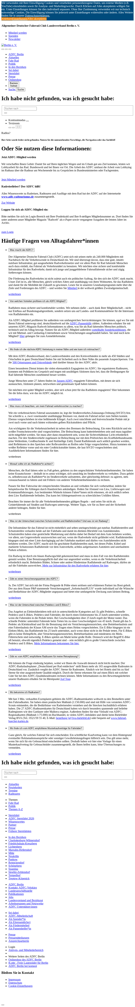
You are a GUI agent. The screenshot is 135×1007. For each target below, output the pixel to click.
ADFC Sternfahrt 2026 (21, 818)
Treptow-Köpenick (19, 878)
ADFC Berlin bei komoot (22, 965)
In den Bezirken (17, 66)
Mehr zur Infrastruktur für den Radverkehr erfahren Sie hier (75, 565)
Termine (13, 790)
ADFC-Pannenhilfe (81, 323)
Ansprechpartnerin (18, 940)
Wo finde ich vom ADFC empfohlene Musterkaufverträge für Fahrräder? (46, 728)
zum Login (7, 231)
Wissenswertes (16, 821)
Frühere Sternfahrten (19, 831)
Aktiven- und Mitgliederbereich (25, 950)
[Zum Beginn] (2, 1004)
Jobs (10, 897)
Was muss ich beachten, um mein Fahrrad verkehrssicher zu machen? (46, 406)
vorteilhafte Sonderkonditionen (109, 329)
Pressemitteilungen (18, 937)
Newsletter (14, 39)
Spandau (13, 868)
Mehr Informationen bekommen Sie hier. (56, 643)
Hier (22, 336)
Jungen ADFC (65, 380)
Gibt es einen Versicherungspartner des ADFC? (34, 578)
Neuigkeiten (15, 787)
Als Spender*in (17, 919)
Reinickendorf (16, 862)
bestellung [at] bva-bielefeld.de (73, 718)
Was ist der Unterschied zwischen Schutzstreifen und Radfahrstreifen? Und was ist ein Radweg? (59, 521)
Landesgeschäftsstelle (20, 890)
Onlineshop (14, 79)
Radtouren (14, 793)
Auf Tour (65, 679)
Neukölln (13, 856)
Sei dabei (13, 70)
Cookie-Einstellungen (20, 985)
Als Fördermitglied (18, 925)
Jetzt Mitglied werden (13, 179)
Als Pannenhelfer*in (19, 928)
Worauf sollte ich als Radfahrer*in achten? (31, 464)
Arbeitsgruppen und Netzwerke (25, 903)
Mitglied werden (17, 32)
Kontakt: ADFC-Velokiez (22, 887)
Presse (11, 76)
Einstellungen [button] (19, 18)
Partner (12, 824)
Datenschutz (15, 982)
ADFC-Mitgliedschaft (20, 915)
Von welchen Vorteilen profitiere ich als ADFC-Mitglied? (38, 301)
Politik (12, 63)
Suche (12, 89)
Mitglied (73, 288)
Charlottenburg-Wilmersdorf (24, 840)
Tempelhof (14, 875)
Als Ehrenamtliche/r (19, 922)
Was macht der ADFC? (21, 250)
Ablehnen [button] (6, 18)
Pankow (13, 859)
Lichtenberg (15, 846)
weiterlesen (14, 294)
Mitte (11, 853)
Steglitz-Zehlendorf (19, 872)
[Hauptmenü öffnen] (9, 49)
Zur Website (8, 202)
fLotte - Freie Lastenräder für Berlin (28, 962)
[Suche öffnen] (6, 49)
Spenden (13, 35)
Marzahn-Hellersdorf (20, 849)
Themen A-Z (15, 809)
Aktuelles (13, 57)
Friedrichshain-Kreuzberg (22, 843)
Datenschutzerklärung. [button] (37, 15)
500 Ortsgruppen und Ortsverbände (32, 362)
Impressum (14, 979)
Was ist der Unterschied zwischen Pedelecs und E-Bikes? (39, 605)
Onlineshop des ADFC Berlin (24, 959)
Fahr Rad (13, 60)
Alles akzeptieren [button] (37, 18)
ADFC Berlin (16, 54)
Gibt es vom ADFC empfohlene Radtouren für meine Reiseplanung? (44, 656)
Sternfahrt (13, 73)
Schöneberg (15, 865)
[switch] (27, 121)
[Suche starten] (5, 112)
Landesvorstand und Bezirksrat (25, 900)
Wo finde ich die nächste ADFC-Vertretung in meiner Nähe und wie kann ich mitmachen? (55, 349)
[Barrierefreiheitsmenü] (2, 49)
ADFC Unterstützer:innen (22, 906)
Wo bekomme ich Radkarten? (25, 692)
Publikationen (16, 893)
